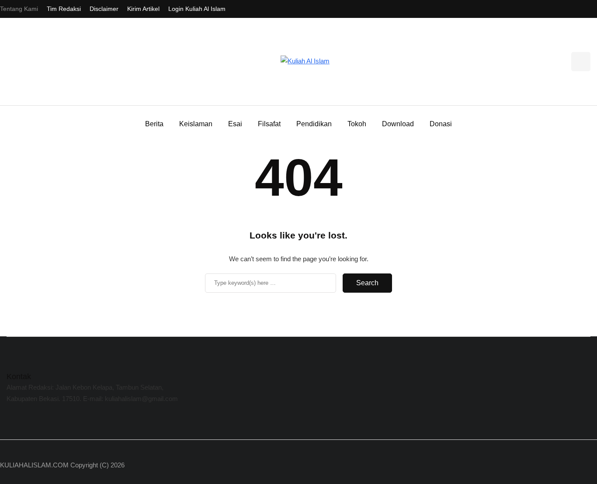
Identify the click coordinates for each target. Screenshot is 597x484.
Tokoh (356, 124)
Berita (154, 124)
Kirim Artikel (143, 8)
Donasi (441, 124)
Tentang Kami (19, 8)
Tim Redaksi (64, 8)
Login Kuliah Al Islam (197, 8)
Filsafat (269, 124)
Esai (235, 124)
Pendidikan (314, 124)
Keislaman (195, 124)
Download (398, 124)
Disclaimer (104, 8)
